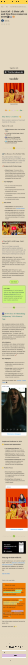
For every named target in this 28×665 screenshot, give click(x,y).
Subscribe (14, 655)
